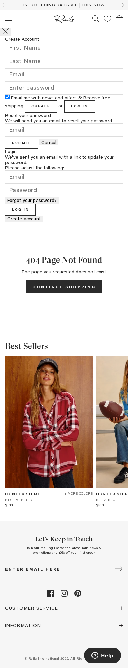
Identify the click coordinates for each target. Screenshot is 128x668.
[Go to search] (95, 18)
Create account (24, 219)
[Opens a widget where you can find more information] (102, 656)
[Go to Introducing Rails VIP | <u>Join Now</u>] (64, 5)
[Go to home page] (64, 19)
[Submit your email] (118, 569)
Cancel (48, 142)
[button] (107, 18)
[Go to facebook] (50, 595)
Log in (79, 106)
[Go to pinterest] (77, 595)
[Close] (5, 32)
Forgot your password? (32, 200)
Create (40, 106)
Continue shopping (64, 287)
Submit (21, 142)
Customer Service (31, 608)
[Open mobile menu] (8, 18)
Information (23, 625)
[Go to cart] (119, 18)
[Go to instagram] (64, 595)
